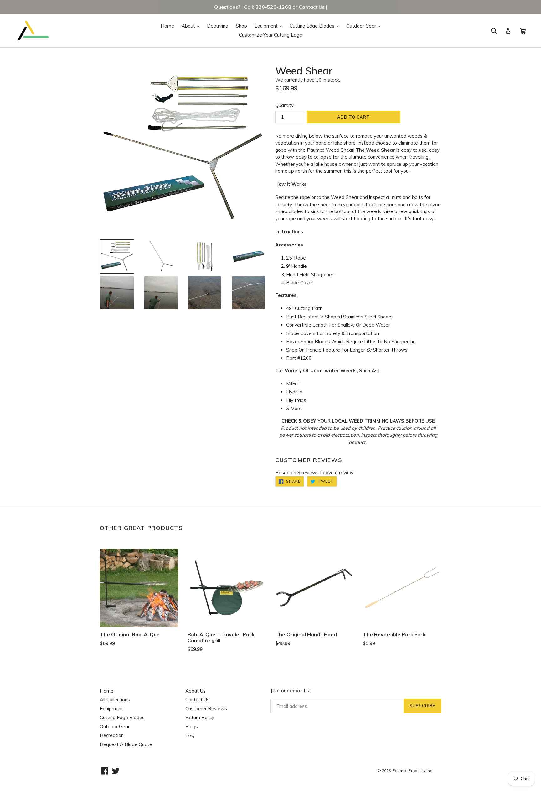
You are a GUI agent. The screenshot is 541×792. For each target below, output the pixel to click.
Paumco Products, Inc (412, 770)
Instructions (289, 232)
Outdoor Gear (365, 26)
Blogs (191, 726)
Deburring (217, 26)
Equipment (270, 26)
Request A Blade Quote (126, 744)
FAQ (190, 735)
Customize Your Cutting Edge (270, 35)
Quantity (284, 105)
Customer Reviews (206, 709)
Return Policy (199, 717)
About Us (195, 691)
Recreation (112, 735)
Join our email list (290, 690)
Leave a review (337, 472)
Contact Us (197, 700)
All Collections (115, 700)
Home (167, 26)
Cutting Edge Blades (316, 26)
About (192, 26)
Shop (241, 26)
